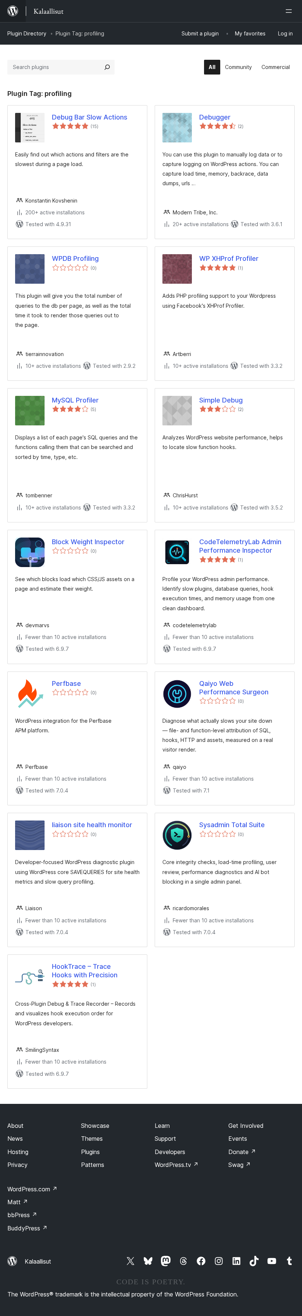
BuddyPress (27, 1228)
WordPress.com (32, 1189)
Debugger (215, 117)
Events (237, 1138)
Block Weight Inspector (88, 542)
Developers (170, 1152)
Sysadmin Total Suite (232, 825)
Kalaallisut (38, 1261)
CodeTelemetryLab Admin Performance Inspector (240, 546)
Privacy (17, 1164)
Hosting (17, 1152)
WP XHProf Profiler (229, 258)
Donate (242, 1152)
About (15, 1125)
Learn (162, 1125)
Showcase (95, 1125)
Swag (239, 1164)
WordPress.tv (177, 1164)
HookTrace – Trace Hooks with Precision (84, 971)
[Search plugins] (107, 67)
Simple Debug (221, 400)
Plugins (90, 1152)
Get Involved (246, 1125)
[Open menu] (290, 11)
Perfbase (66, 683)
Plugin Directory (26, 33)
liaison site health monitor (92, 825)
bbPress (22, 1215)
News (15, 1138)
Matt (17, 1202)
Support (165, 1138)
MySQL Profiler (75, 400)
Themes (92, 1138)
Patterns (92, 1164)
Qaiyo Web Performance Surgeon (233, 688)
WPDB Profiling (75, 258)
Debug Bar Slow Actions (89, 117)
